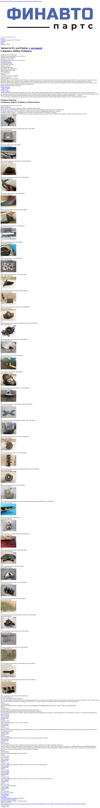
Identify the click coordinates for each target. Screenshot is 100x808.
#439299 (6, 766)
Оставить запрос (22, 1)
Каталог (3, 1)
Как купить (14, 1)
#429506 (6, 773)
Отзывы (34, 1)
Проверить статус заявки (46, 803)
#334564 (6, 717)
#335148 (6, 759)
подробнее (15, 75)
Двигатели (8, 1)
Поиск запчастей (9, 803)
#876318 (6, 724)
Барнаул (15, 798)
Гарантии (29, 1)
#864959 (6, 794)
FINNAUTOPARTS (7, 798)
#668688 (6, 780)
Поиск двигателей (19, 803)
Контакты (39, 1)
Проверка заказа (3, 42)
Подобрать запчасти (6, 61)
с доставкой (35, 48)
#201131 (6, 739)
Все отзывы (4, 796)
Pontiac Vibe (5, 718)
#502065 (6, 787)
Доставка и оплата (70, 803)
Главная (3, 44)
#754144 (6, 732)
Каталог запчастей (5, 107)
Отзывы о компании (59, 803)
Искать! (3, 38)
